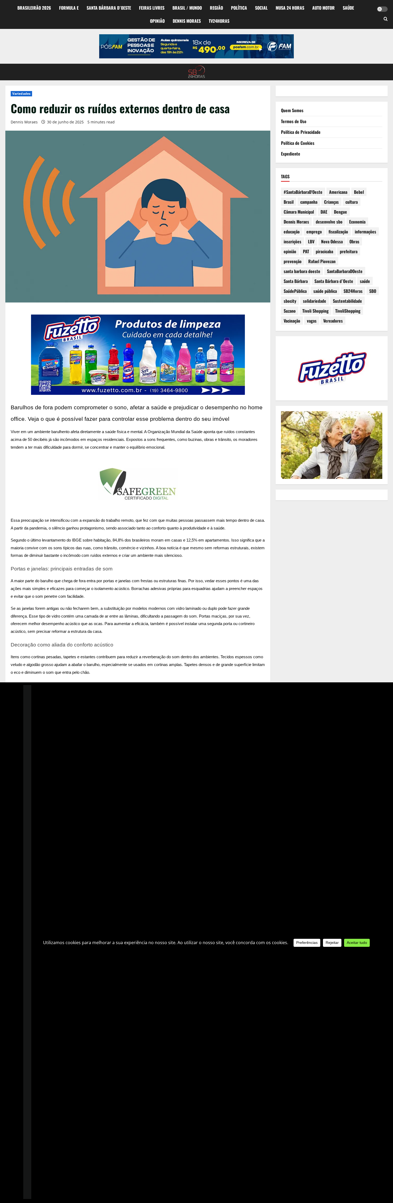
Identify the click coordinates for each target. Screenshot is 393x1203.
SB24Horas (353, 291)
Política (239, 8)
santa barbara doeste (302, 271)
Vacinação (292, 320)
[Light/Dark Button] (382, 9)
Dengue (340, 212)
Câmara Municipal (299, 212)
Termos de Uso (293, 121)
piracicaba (324, 251)
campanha (308, 202)
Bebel (359, 192)
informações (365, 231)
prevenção (293, 261)
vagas (312, 320)
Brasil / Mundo (187, 8)
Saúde (348, 8)
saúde (365, 281)
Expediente (290, 153)
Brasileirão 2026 (34, 8)
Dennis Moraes (187, 21)
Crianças (331, 202)
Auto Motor (323, 8)
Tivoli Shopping (315, 311)
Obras (354, 241)
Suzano (290, 311)
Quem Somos (292, 110)
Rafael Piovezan (322, 261)
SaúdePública (295, 291)
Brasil (289, 202)
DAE (324, 212)
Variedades (21, 93)
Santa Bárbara (296, 281)
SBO (372, 291)
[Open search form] (386, 19)
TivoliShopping (347, 311)
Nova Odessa (332, 241)
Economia (357, 221)
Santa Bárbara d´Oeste (109, 8)
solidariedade (314, 301)
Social (261, 8)
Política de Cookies (297, 143)
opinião (290, 251)
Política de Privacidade (301, 132)
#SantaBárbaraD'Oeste (303, 192)
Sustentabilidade (347, 301)
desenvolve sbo (329, 221)
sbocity (290, 301)
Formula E (69, 8)
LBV (311, 241)
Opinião (157, 21)
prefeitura (348, 251)
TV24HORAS (219, 21)
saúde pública (325, 291)
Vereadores (333, 320)
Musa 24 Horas (290, 8)
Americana (338, 192)
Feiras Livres (151, 8)
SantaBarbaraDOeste (345, 271)
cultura (351, 202)
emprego (314, 231)
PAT (306, 251)
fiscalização (338, 231)
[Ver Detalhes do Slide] (196, 46)
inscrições (292, 241)
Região (216, 8)
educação (292, 231)
